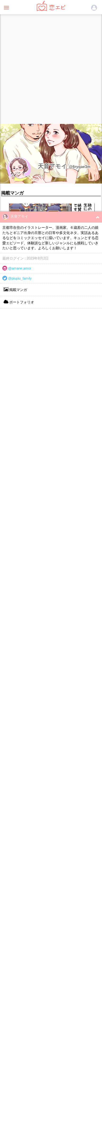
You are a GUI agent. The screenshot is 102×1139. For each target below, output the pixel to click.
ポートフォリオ (21, 302)
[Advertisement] (51, 68)
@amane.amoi (19, 268)
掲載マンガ (17, 290)
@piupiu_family (19, 278)
